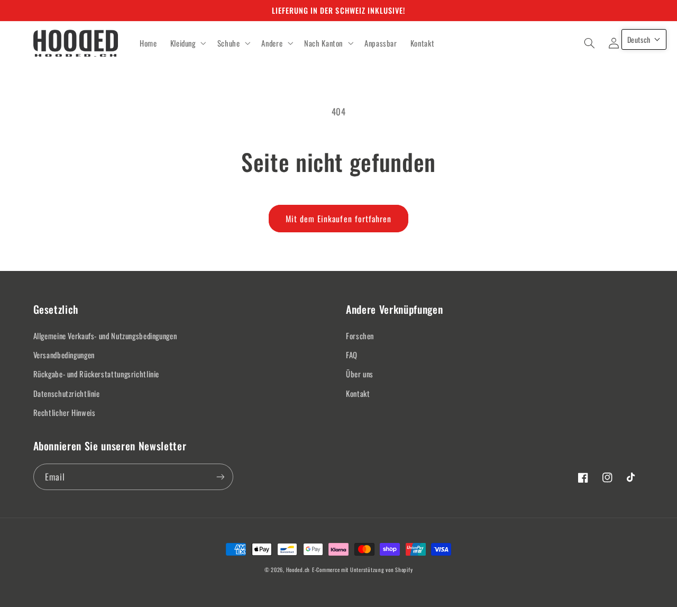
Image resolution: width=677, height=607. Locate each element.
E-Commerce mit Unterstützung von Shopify (362, 569)
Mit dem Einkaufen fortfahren (338, 218)
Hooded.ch (298, 569)
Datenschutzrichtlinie (66, 393)
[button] (187, 43)
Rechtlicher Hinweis (64, 412)
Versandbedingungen (64, 354)
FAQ (352, 354)
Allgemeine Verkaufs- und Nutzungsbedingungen (105, 335)
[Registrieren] (220, 477)
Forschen (360, 335)
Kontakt (358, 393)
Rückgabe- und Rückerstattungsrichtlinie (96, 373)
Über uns (359, 373)
